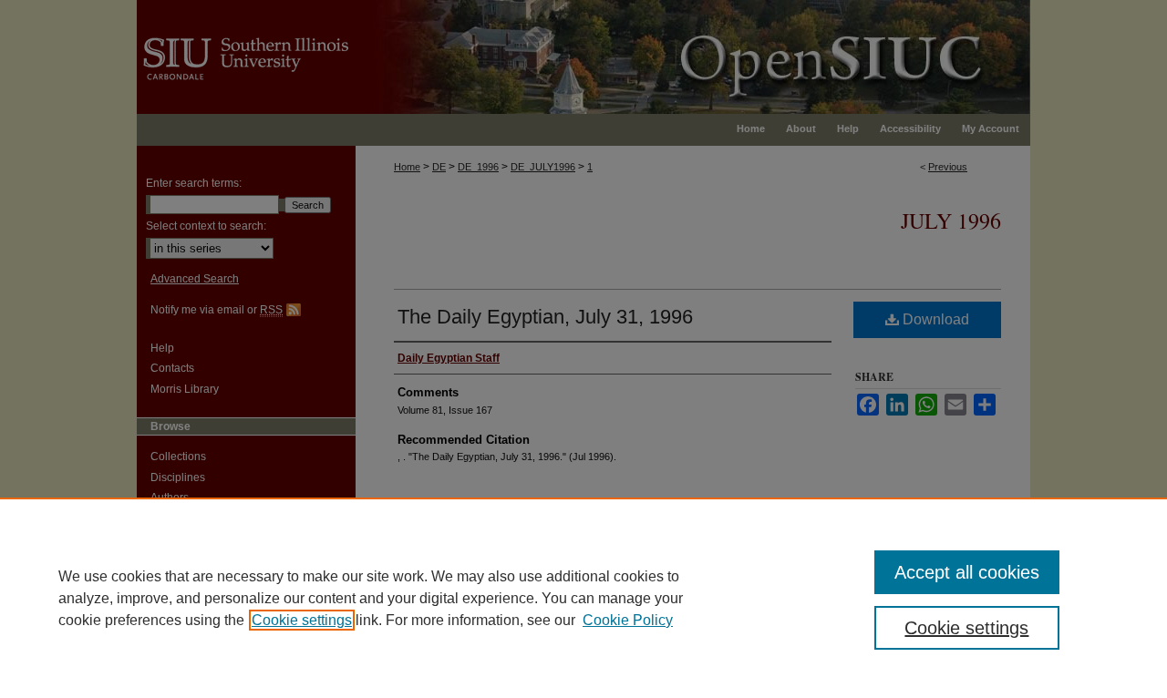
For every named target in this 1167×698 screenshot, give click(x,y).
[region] (583, 598)
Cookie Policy (628, 620)
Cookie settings (302, 620)
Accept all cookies (966, 572)
